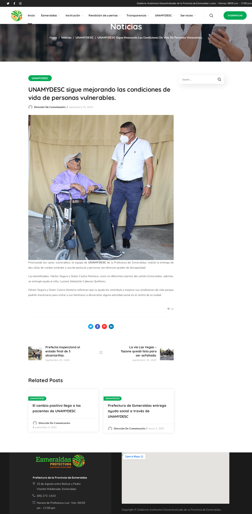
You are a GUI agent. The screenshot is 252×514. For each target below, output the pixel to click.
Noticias (66, 38)
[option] (63, 410)
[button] (211, 15)
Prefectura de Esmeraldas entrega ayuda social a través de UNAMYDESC (137, 411)
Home (53, 38)
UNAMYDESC (84, 38)
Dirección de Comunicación (49, 107)
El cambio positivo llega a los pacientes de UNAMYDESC (57, 408)
